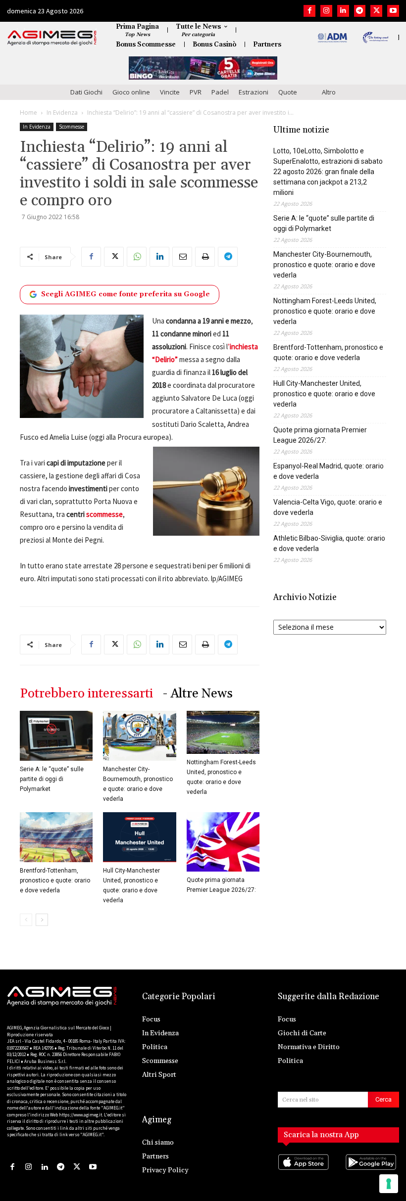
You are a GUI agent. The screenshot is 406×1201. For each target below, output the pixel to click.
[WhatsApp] (137, 257)
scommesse (104, 514)
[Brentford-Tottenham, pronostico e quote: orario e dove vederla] (56, 837)
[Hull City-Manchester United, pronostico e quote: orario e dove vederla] (139, 837)
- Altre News (198, 693)
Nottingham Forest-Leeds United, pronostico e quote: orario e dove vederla (324, 311)
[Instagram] (326, 11)
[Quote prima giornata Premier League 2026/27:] (223, 842)
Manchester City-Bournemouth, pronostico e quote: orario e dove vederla (324, 264)
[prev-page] (26, 920)
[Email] (182, 257)
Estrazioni (253, 92)
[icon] (305, 1172)
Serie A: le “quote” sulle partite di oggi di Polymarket (52, 779)
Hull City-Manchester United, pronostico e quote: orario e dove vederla (324, 393)
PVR (196, 92)
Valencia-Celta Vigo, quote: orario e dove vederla (327, 507)
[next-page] (42, 920)
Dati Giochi (86, 92)
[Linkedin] (343, 11)
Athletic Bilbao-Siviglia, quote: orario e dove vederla (329, 543)
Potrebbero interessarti (86, 693)
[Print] (205, 257)
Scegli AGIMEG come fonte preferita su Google (125, 294)
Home (28, 112)
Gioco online (131, 92)
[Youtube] (393, 11)
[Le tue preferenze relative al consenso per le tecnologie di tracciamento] (388, 1183)
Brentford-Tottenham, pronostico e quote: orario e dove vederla (55, 880)
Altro (329, 92)
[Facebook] (309, 11)
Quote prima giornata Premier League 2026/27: (320, 435)
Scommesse (71, 126)
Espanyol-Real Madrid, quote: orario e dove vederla (328, 471)
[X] (376, 11)
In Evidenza (62, 112)
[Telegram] (360, 11)
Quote (287, 92)
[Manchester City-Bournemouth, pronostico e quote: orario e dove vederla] (139, 736)
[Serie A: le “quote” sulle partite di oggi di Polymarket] (56, 736)
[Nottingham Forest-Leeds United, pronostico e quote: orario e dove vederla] (223, 732)
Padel (220, 92)
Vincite (170, 92)
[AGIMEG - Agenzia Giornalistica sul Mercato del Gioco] (52, 38)
